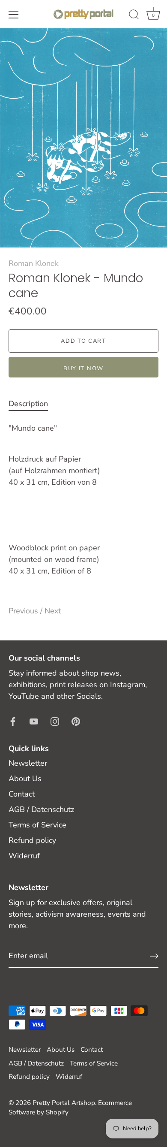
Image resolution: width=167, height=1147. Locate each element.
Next (53, 611)
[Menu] (13, 14)
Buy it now (83, 368)
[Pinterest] (76, 720)
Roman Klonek (34, 263)
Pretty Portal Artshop (64, 1103)
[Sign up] (154, 956)
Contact (22, 794)
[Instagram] (55, 720)
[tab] (33, 404)
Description (28, 403)
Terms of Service (37, 825)
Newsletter (28, 763)
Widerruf (24, 856)
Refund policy (32, 840)
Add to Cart (83, 341)
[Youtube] (34, 720)
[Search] (134, 15)
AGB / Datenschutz (41, 809)
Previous (24, 611)
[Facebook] (13, 720)
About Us (25, 778)
